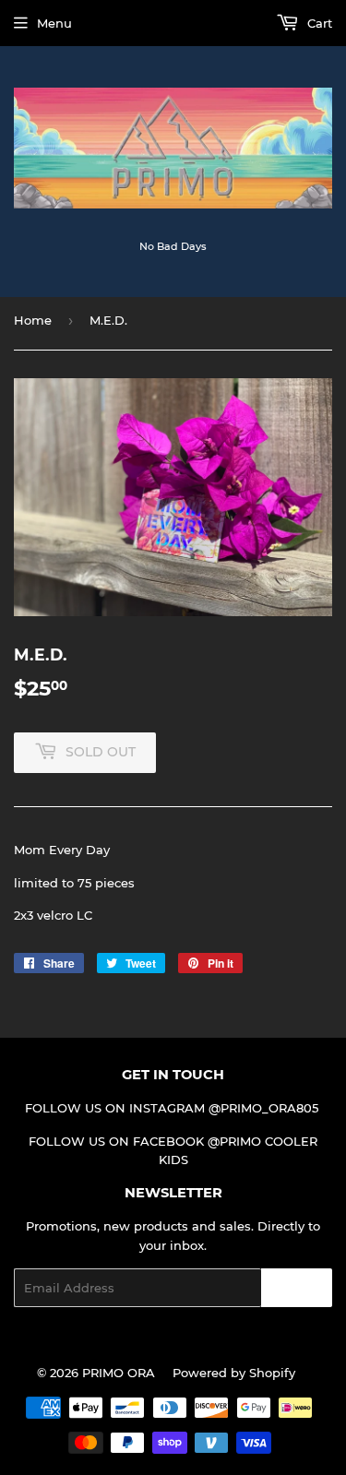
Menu (54, 23)
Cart (318, 23)
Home (33, 320)
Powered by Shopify (234, 1372)
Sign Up (296, 1288)
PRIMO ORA (118, 1372)
